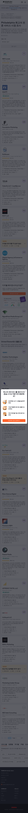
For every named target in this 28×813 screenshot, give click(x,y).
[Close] (25, 391)
